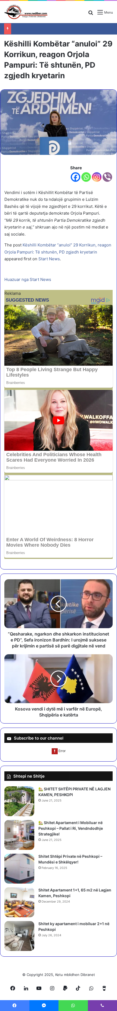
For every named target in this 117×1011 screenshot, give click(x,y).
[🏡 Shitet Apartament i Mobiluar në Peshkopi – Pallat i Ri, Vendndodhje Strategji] (19, 835)
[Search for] (90, 14)
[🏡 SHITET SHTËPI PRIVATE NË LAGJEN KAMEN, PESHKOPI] (19, 801)
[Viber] (107, 177)
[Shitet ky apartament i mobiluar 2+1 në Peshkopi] (19, 936)
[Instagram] (96, 177)
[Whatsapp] (86, 177)
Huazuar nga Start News (27, 279)
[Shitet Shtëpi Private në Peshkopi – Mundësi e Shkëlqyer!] (19, 869)
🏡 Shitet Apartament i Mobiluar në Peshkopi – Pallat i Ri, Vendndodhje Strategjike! (70, 828)
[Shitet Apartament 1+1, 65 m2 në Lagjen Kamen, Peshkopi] (19, 902)
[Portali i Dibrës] (26, 12)
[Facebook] (75, 177)
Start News (49, 258)
